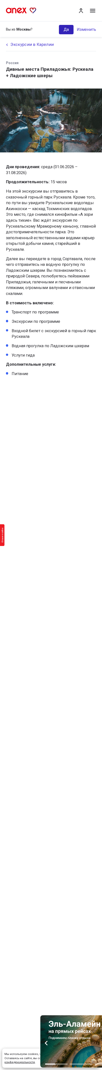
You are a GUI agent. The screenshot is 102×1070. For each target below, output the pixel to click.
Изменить (86, 29)
